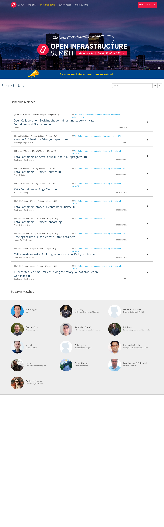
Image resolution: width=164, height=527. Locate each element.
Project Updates (20, 175)
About (21, 5)
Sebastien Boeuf (82, 327)
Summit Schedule (47, 5)
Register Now (145, 5)
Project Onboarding (22, 225)
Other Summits (81, 5)
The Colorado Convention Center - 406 (90, 218)
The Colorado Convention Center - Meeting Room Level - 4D (99, 233)
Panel (124, 142)
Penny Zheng (81, 363)
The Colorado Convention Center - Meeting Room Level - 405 (99, 168)
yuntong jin (31, 309)
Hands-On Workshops (23, 240)
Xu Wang (79, 309)
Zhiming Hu (80, 345)
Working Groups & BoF (23, 142)
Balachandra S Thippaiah (135, 363)
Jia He (28, 363)
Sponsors (32, 5)
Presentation (121, 160)
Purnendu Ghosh (131, 345)
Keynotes (17, 127)
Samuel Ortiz (32, 327)
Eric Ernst (127, 327)
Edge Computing (21, 192)
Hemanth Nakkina (132, 309)
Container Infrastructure (24, 160)
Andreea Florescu (34, 381)
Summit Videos (65, 5)
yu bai (29, 345)
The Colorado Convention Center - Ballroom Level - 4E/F (97, 136)
